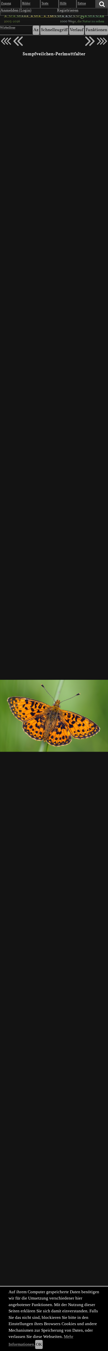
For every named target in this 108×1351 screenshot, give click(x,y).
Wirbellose (7, 28)
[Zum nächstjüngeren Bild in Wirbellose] (18, 41)
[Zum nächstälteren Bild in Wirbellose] (90, 41)
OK (39, 1344)
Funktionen (96, 30)
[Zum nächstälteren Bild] (102, 41)
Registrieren (67, 10)
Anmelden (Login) (16, 10)
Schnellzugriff (54, 30)
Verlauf (76, 30)
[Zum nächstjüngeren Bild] (6, 41)
